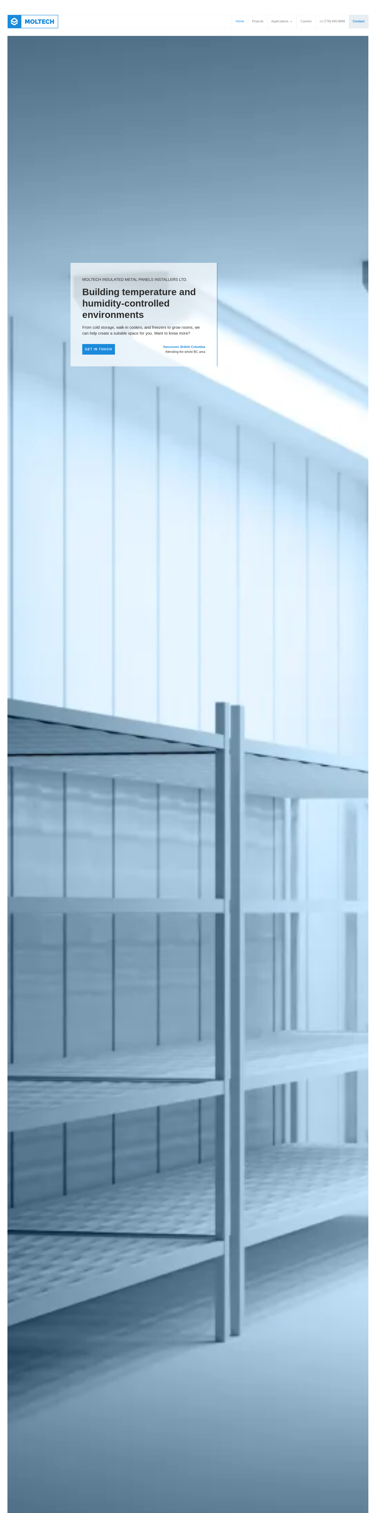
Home (240, 21)
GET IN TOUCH (98, 349)
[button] (281, 21)
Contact (358, 21)
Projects (257, 21)
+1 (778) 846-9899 (332, 21)
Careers (306, 21)
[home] (35, 21)
